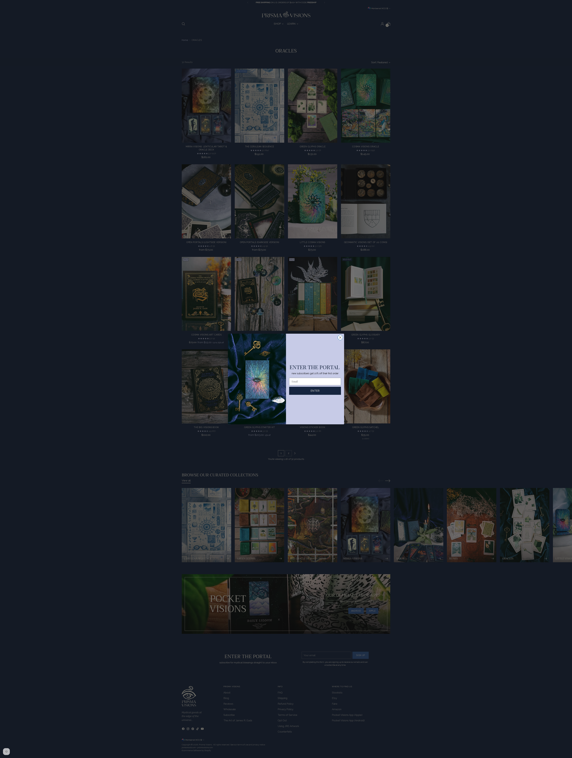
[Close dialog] (340, 337)
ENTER (315, 390)
